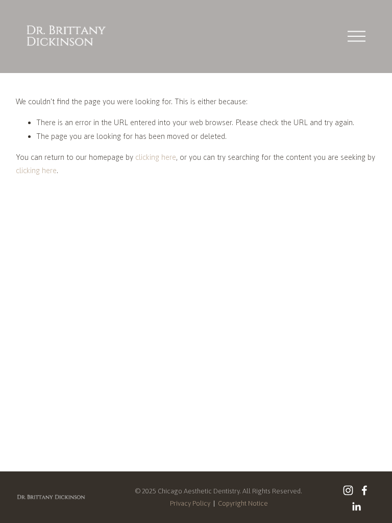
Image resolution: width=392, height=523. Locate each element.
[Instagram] (348, 490)
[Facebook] (364, 490)
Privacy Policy (190, 503)
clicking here (155, 157)
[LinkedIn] (356, 507)
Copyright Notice (243, 503)
